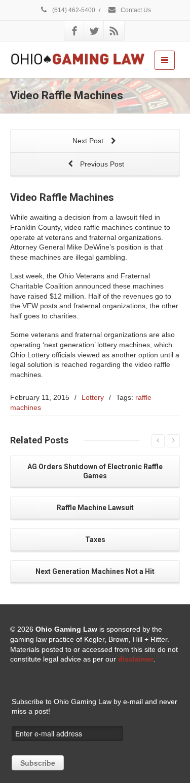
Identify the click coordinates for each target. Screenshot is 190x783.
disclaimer (136, 659)
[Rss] (114, 31)
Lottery (93, 397)
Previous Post (101, 164)
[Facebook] (74, 31)
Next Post (88, 141)
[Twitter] (94, 31)
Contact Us (135, 10)
